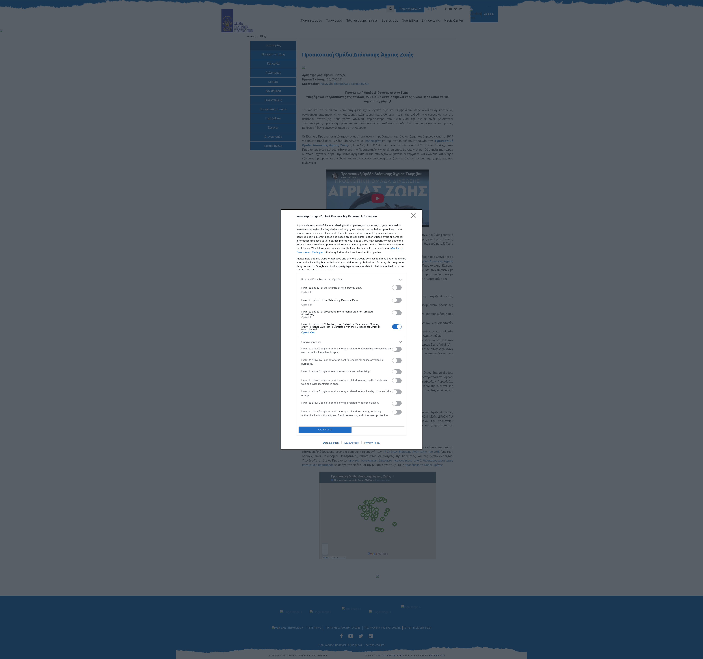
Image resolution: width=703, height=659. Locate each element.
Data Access (351, 442)
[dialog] (351, 330)
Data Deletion (331, 442)
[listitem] (351, 279)
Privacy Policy (372, 442)
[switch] (397, 287)
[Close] (414, 216)
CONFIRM (325, 429)
